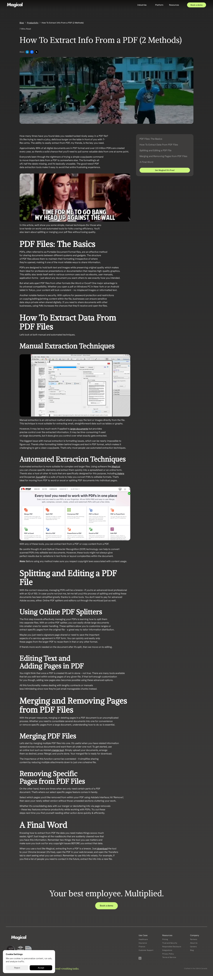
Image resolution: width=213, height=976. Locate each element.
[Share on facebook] (32, 52)
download (102, 848)
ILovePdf (41, 476)
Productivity (32, 22)
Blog (22, 22)
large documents (79, 428)
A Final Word (146, 162)
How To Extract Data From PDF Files (159, 144)
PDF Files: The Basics (151, 139)
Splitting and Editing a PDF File (155, 150)
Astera (120, 473)
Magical (115, 466)
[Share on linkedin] (27, 52)
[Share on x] (36, 52)
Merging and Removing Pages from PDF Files (163, 156)
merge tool (58, 750)
